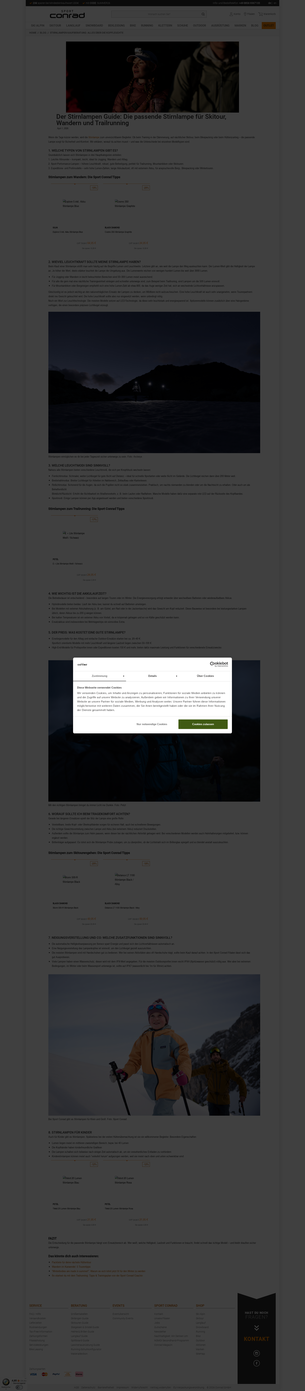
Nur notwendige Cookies (152, 724)
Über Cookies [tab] (205, 675)
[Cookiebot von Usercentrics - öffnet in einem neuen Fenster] (212, 664)
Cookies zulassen (203, 724)
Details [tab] (152, 675)
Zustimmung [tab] (99, 675)
